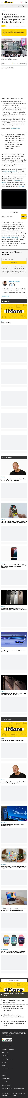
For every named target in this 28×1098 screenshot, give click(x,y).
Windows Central (6, 1085)
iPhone (3, 10)
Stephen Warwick (12, 26)
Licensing (4, 1065)
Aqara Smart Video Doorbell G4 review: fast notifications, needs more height (13, 1008)
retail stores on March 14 (11, 171)
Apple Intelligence (21, 6)
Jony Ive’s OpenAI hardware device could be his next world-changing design (14, 1023)
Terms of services (19, 266)
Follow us (16, 63)
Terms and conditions (7, 1046)
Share (5, 63)
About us (4, 1072)
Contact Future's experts (8, 1049)
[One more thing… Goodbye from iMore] (14, 990)
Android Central (6, 1082)
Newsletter (23, 63)
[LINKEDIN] (12, 285)
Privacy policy (5, 1052)
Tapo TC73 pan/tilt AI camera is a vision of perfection (13, 1001)
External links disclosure (8, 1068)
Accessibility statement (7, 1059)
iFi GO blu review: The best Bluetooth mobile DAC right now (13, 1016)
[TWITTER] (10, 285)
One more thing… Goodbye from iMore (13, 994)
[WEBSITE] (15, 285)
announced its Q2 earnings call (11, 238)
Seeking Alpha (15, 128)
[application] (14, 198)
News (3, 26)
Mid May (21, 186)
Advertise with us (6, 1078)
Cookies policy (5, 1055)
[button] (26, 2)
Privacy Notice (21, 268)
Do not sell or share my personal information (13, 1088)
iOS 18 (11, 6)
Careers (4, 1062)
